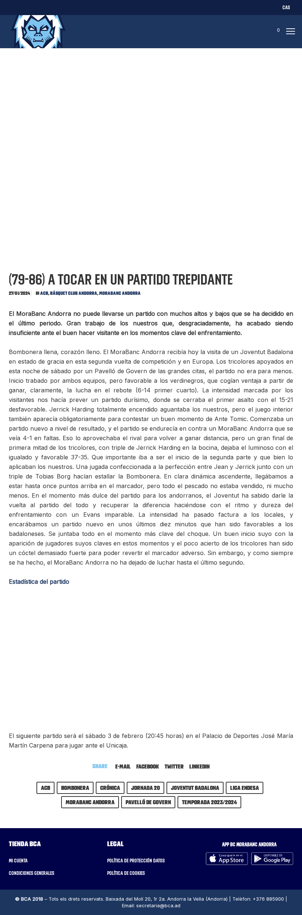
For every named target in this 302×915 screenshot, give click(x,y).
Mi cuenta (18, 860)
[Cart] (271, 31)
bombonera (75, 787)
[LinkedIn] (53, 7)
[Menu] (288, 31)
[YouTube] (81, 7)
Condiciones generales (31, 873)
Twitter (174, 766)
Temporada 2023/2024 (209, 802)
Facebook (147, 766)
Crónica (110, 787)
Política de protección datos (136, 860)
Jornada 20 (145, 787)
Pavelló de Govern (148, 802)
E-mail (123, 766)
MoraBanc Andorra (120, 293)
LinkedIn (199, 766)
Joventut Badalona (195, 787)
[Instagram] (38, 7)
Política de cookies (126, 873)
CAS (286, 7)
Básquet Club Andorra (73, 293)
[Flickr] (67, 7)
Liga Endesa (244, 787)
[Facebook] (24, 7)
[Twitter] (10, 7)
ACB (44, 293)
